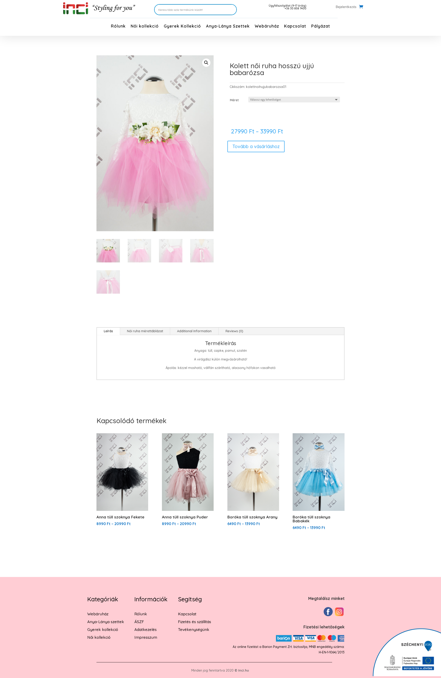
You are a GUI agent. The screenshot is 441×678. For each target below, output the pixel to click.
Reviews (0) (234, 331)
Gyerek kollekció (102, 629)
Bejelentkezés (346, 7)
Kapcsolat (295, 27)
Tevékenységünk (193, 629)
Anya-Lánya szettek (105, 621)
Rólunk (118, 27)
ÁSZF (139, 621)
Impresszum (145, 637)
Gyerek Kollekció (182, 27)
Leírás (108, 331)
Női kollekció (145, 27)
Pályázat (320, 27)
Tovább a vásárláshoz (256, 146)
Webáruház (267, 27)
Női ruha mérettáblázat (145, 331)
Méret (234, 100)
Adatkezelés (145, 629)
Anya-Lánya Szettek (228, 27)
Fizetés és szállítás (194, 621)
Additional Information (194, 331)
